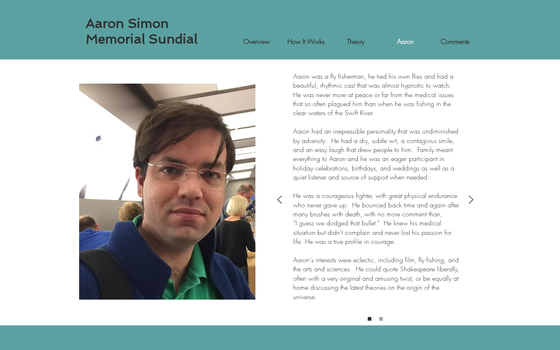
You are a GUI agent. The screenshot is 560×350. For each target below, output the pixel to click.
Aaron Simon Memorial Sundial (142, 31)
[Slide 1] (369, 318)
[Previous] (279, 200)
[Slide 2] (381, 318)
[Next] (471, 200)
